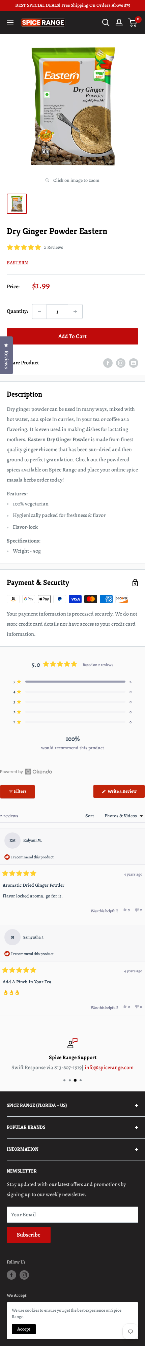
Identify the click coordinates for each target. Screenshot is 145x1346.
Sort (90, 816)
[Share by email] (133, 363)
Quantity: (17, 311)
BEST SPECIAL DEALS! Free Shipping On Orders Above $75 (72, 5)
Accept (23, 1329)
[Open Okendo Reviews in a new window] (26, 771)
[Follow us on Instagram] (24, 1275)
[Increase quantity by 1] (75, 311)
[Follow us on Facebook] (11, 1275)
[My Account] (119, 22)
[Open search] (106, 22)
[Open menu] (10, 22)
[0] (132, 23)
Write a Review (126, 793)
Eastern (17, 262)
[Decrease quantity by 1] (39, 311)
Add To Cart (72, 336)
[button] (35, 247)
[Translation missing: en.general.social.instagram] (120, 363)
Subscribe (28, 1235)
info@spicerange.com (109, 1067)
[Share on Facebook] (108, 363)
